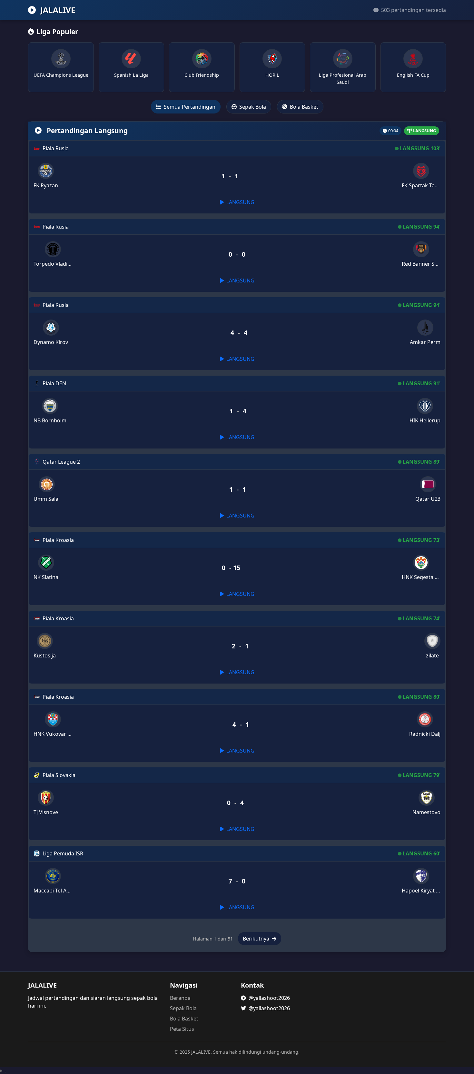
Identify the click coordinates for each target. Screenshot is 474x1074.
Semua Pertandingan (189, 106)
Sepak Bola (252, 106)
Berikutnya (257, 938)
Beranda (180, 997)
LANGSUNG (239, 202)
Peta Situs (182, 1028)
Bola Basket (303, 106)
